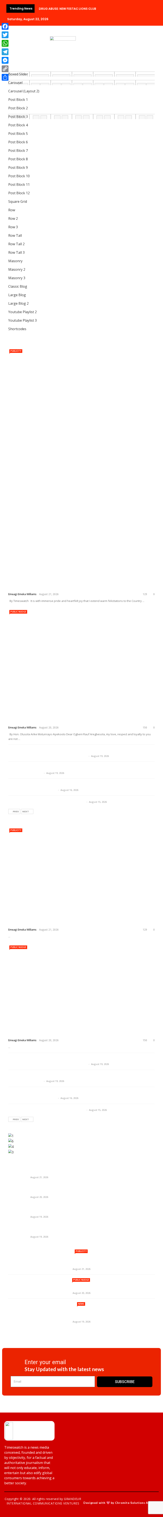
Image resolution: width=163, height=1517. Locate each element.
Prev (16, 811)
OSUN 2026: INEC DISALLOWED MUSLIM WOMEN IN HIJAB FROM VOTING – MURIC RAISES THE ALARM (77, 1095)
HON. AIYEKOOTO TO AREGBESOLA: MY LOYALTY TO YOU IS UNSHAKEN (78, 717)
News (81, 1303)
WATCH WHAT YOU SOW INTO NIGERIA (48, 801)
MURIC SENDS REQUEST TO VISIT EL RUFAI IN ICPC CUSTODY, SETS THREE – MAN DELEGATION (77, 1078)
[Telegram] (5, 52)
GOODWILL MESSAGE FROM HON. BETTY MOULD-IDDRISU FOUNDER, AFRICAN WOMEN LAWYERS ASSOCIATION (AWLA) (79, 581)
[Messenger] (5, 60)
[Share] (5, 77)
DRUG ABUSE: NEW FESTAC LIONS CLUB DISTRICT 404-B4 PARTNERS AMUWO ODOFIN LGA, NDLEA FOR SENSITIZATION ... (81, 753)
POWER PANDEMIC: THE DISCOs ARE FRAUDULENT (70, 1340)
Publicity (15, 350)
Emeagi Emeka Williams (22, 594)
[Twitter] (5, 35)
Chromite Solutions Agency (136, 1502)
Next (25, 811)
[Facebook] (5, 26)
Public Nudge (18, 611)
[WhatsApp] (5, 43)
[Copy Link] (5, 69)
